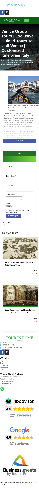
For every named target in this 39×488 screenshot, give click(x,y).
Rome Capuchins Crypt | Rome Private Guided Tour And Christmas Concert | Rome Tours (20, 311)
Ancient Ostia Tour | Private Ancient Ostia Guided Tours (19, 263)
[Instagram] (7, 12)
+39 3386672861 (15, 4)
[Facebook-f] (2, 12)
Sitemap (27, 482)
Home (3, 60)
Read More (19, 140)
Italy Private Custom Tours (15, 60)
